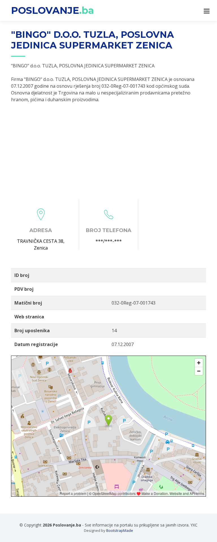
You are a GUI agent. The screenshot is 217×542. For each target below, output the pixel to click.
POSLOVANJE (52, 10)
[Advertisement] (108, 150)
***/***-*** (109, 241)
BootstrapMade (119, 530)
